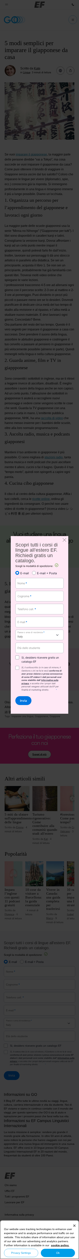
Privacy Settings (21, 1252)
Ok (58, 1252)
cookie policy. (60, 1245)
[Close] (74, 1225)
